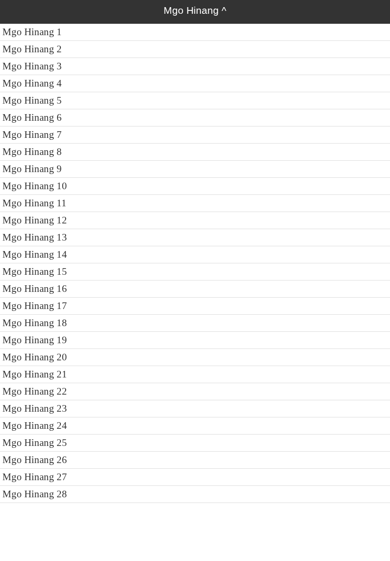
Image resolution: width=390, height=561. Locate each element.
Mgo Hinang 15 (34, 271)
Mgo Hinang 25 (34, 442)
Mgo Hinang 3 (32, 66)
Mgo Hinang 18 (34, 323)
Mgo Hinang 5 (32, 100)
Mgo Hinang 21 (34, 374)
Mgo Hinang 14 (34, 254)
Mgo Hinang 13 (34, 237)
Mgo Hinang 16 (34, 288)
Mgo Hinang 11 (34, 203)
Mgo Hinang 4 (32, 83)
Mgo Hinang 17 (34, 305)
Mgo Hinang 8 (32, 151)
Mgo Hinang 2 (32, 49)
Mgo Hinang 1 (32, 32)
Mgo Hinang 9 (32, 168)
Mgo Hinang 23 (34, 408)
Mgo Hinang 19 (34, 340)
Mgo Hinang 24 (34, 425)
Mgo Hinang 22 (34, 391)
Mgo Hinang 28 (34, 494)
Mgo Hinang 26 (34, 459)
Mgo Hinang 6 (32, 117)
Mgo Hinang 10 (34, 186)
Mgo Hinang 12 (34, 220)
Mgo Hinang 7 (32, 134)
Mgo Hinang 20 (34, 357)
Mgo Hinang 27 (34, 477)
